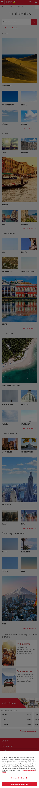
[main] (19, 769)
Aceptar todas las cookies (19, 784)
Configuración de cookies (19, 778)
